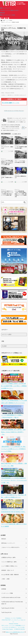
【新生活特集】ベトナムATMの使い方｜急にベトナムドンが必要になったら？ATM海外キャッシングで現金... (13, 449)
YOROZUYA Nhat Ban (20, 629)
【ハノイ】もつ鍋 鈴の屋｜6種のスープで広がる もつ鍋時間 (14, 525)
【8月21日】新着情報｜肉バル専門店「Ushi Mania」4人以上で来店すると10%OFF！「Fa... (13, 432)
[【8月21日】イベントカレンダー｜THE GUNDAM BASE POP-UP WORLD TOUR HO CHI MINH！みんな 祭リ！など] (12, 507)
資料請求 (2, 12)
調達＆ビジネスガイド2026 (7, 15)
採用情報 (3, 589)
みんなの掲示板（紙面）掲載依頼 (10, 574)
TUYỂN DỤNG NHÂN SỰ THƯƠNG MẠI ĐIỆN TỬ (12, 602)
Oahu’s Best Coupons (8, 629)
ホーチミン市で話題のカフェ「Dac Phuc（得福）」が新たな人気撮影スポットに (13, 496)
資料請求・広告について (7, 570)
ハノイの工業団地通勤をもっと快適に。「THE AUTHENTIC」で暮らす (12, 416)
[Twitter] (2, 18)
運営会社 (3, 538)
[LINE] (8, 18)
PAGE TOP (25, 616)
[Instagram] (6, 18)
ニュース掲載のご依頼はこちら (9, 566)
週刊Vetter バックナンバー (8, 543)
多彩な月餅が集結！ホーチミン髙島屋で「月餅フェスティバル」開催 (14, 464)
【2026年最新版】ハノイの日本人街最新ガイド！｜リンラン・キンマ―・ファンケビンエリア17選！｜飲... (14, 480)
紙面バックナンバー (5, 8)
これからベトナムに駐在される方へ (9, 10)
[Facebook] (0, 18)
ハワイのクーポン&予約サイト (10, 627)
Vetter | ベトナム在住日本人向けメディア (15, 632)
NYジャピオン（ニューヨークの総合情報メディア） (14, 625)
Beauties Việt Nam (14, 623)
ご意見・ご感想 (5, 578)
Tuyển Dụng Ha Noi (6, 612)
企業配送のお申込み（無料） (8, 557)
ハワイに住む (22, 627)
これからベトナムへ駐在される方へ (10, 547)
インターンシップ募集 (7, 593)
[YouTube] (4, 18)
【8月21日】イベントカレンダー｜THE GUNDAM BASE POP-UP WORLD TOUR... (13, 510)
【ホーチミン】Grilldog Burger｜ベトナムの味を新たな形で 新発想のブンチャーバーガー (14, 401)
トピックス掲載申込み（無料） (9, 561)
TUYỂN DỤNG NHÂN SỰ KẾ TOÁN (10, 597)
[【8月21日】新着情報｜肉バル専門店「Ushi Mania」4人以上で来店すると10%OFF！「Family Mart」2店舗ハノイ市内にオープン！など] (12, 427)
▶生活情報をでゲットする (10, 102)
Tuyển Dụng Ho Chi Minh (7, 608)
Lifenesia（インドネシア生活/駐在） (14, 618)
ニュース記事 (3, 25)
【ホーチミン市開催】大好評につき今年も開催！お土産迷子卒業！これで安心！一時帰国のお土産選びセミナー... (14, 386)
